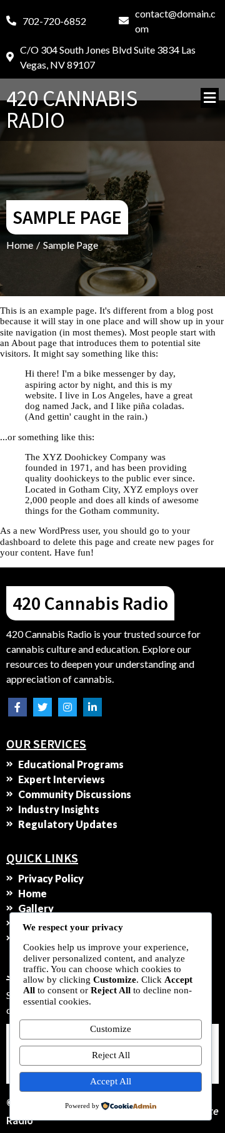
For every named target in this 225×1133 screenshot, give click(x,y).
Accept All (110, 1081)
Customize (110, 1029)
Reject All (111, 1055)
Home (19, 245)
